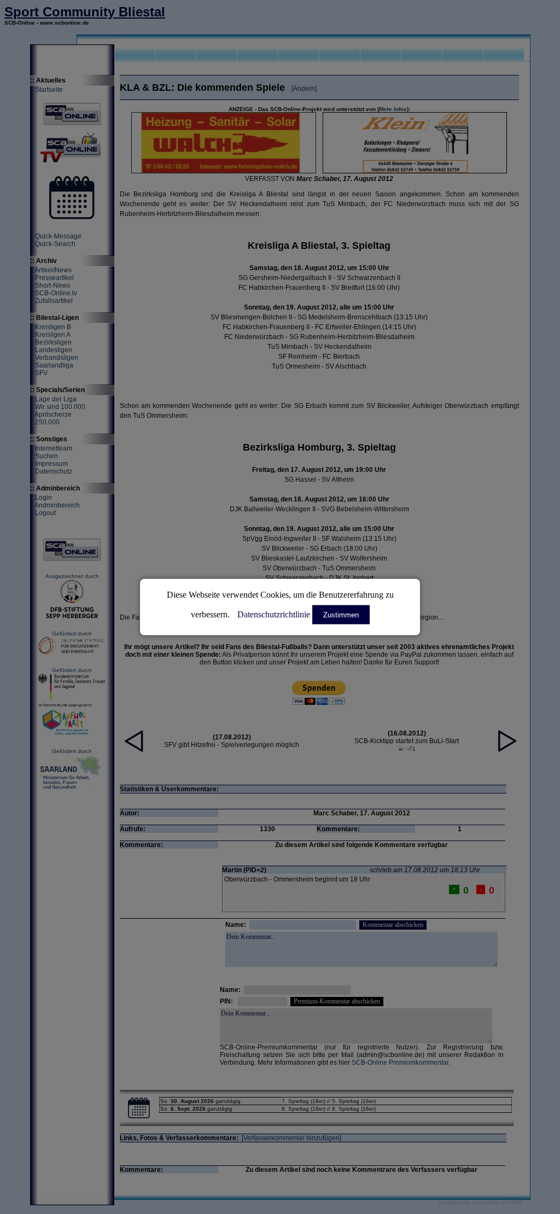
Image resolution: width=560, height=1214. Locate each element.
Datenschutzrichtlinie (273, 614)
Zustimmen (341, 615)
